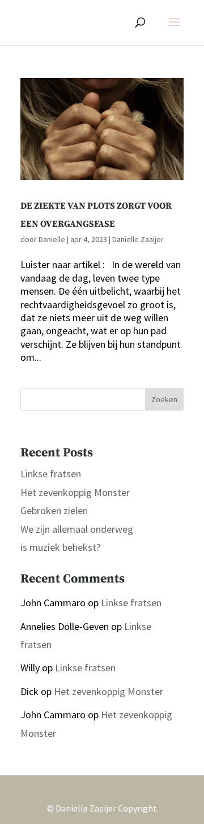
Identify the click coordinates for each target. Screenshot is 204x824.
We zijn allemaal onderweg (76, 529)
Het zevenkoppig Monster (75, 492)
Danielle (52, 239)
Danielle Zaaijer (138, 239)
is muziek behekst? (60, 547)
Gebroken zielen (54, 510)
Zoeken (164, 399)
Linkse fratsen (50, 473)
